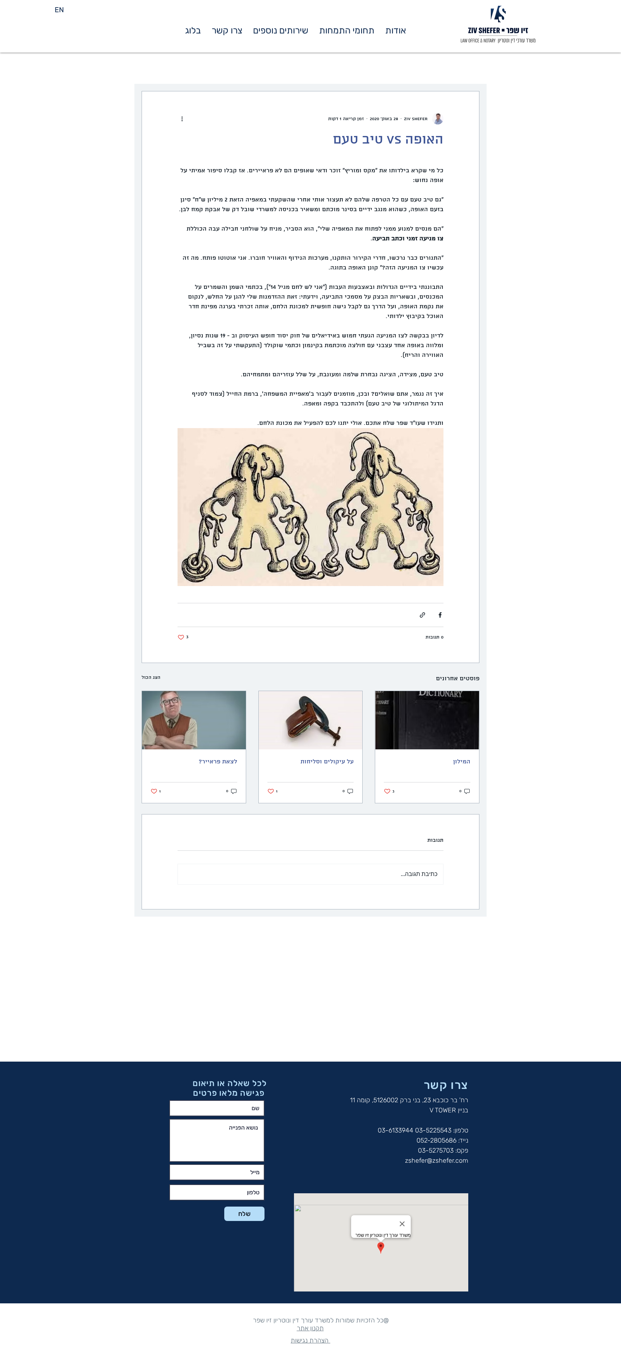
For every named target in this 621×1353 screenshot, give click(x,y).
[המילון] (427, 720)
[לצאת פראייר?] (194, 720)
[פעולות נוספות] (182, 118)
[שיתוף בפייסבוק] (440, 615)
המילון (461, 762)
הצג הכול (151, 678)
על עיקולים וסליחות (327, 762)
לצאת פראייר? (218, 762)
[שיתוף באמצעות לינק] (422, 615)
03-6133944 (395, 1130)
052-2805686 (436, 1140)
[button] (347, 30)
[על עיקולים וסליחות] (311, 720)
